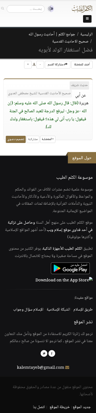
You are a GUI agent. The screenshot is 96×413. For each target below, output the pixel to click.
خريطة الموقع (60, 407)
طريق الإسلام (83, 309)
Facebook (51, 353)
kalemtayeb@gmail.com (40, 368)
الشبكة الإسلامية (58, 309)
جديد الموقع (82, 407)
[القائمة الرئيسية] (87, 19)
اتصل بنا (39, 407)
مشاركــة (33, 139)
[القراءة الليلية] (49, 8)
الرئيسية (86, 34)
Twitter (44, 353)
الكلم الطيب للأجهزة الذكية (62, 248)
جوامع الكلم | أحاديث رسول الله (52, 34)
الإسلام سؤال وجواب (28, 309)
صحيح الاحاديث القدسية (70, 41)
